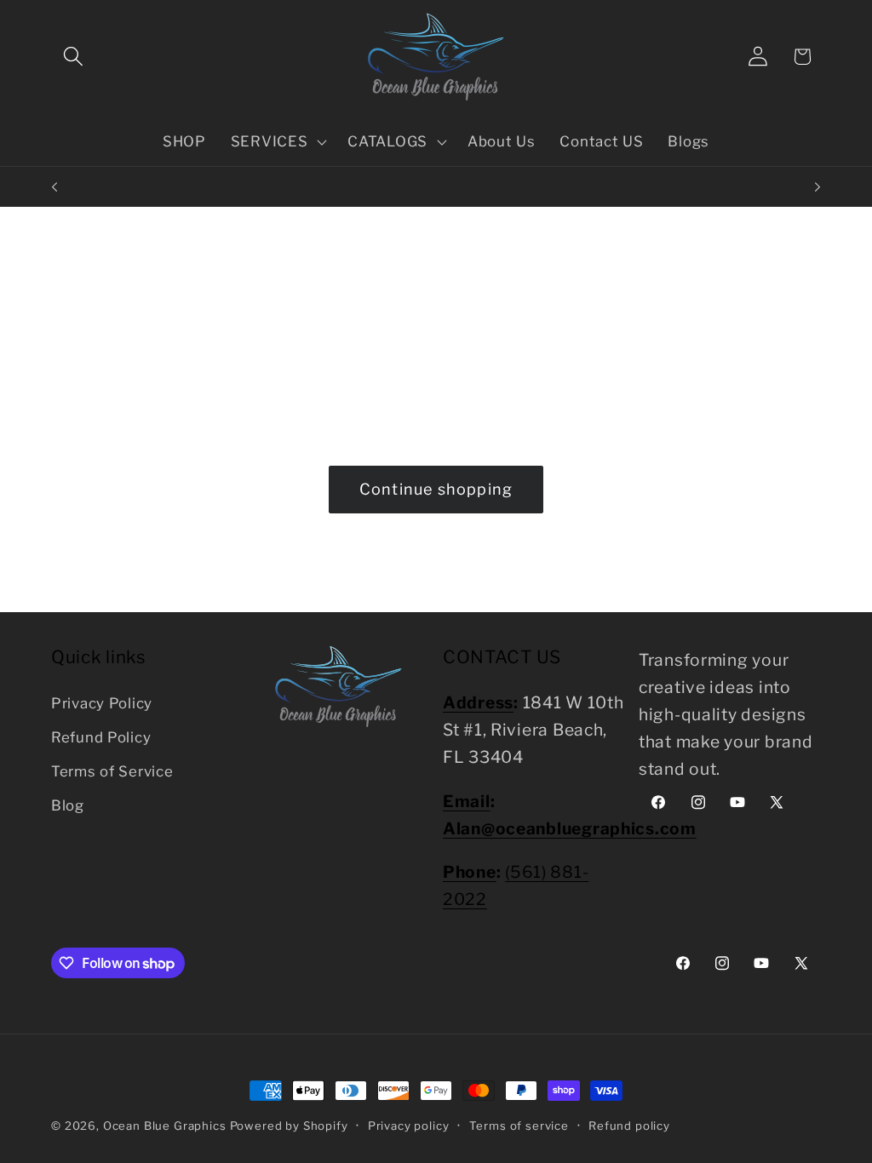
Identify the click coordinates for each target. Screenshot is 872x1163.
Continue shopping (436, 489)
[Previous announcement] (54, 186)
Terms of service (519, 1125)
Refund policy (629, 1125)
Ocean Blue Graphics (165, 1125)
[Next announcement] (817, 186)
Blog (67, 805)
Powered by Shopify (289, 1125)
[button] (73, 56)
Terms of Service (112, 771)
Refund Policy (101, 737)
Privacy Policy (101, 703)
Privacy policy (409, 1125)
